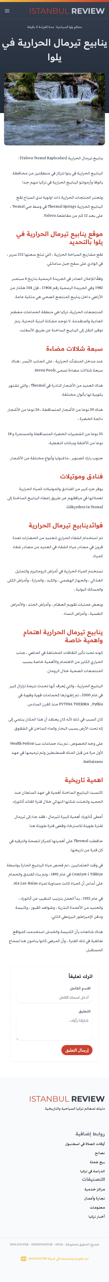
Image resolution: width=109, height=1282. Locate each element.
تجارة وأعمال (94, 1198)
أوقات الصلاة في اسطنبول (85, 1144)
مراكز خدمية (94, 1189)
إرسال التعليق (76, 1050)
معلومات (97, 1207)
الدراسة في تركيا (92, 1171)
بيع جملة (97, 1162)
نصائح (100, 1153)
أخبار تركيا (96, 1216)
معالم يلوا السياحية (69, 27)
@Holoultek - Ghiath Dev (31, 1244)
